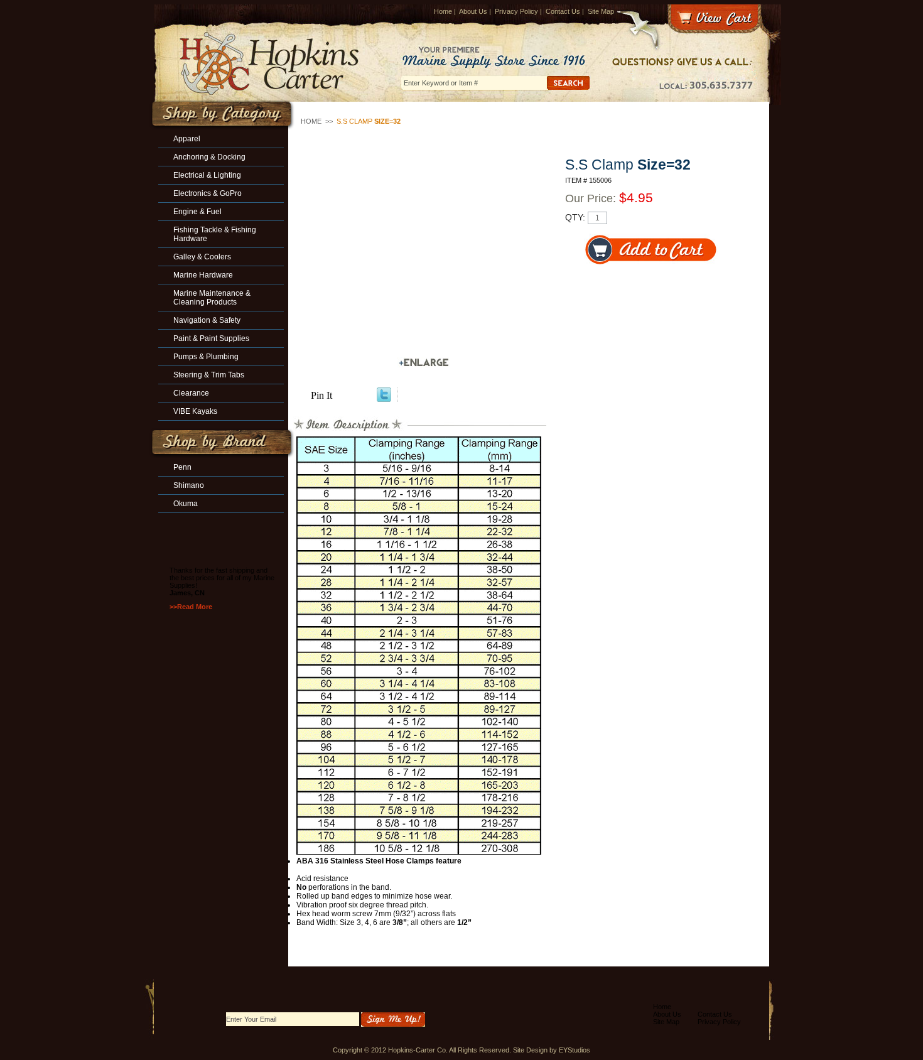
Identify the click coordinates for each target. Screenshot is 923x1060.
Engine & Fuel (197, 211)
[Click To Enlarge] (423, 362)
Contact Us (563, 11)
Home (443, 11)
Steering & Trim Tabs (208, 374)
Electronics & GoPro (207, 193)
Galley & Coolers (202, 256)
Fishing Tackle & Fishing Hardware (214, 234)
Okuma (185, 503)
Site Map (601, 11)
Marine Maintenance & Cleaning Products (212, 297)
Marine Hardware (203, 275)
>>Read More (191, 606)
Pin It (321, 395)
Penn (182, 467)
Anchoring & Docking (209, 157)
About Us (473, 11)
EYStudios (574, 1050)
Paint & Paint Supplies (211, 338)
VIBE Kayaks (195, 411)
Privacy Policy (516, 11)
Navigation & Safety (206, 320)
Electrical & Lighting (207, 175)
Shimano (188, 485)
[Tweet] (384, 398)
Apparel (186, 138)
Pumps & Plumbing (206, 356)
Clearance (191, 393)
